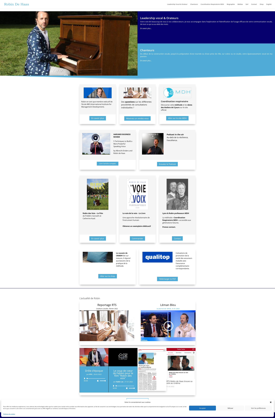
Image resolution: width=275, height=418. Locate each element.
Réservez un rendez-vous (137, 118)
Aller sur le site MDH (177, 118)
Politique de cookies (9, 414)
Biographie (231, 4)
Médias (240, 4)
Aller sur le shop (107, 276)
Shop (262, 4)
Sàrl (247, 4)
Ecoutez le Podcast (167, 164)
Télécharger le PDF (167, 279)
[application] (94, 379)
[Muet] (98, 381)
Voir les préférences (258, 408)
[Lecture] (84, 378)
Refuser (230, 408)
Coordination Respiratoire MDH (212, 4)
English (269, 4)
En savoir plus (97, 118)
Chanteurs (194, 4)
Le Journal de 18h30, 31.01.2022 (168, 309)
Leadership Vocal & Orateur (177, 4)
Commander (137, 238)
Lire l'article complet (107, 163)
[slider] (102, 381)
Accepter (202, 408)
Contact (254, 4)
